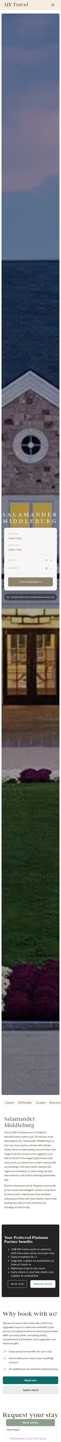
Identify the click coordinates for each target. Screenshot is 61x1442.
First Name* (13, 1430)
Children (13, 568)
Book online (30, 1422)
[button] (53, 5)
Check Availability (30, 582)
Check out (14, 545)
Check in (13, 534)
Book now (17, 1283)
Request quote (43, 1283)
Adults (12, 560)
